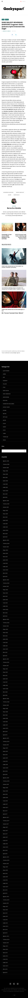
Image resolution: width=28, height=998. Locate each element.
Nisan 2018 (5, 791)
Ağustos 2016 (6, 857)
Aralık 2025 (5, 487)
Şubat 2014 (5, 956)
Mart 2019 (5, 754)
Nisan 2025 (5, 513)
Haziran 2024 (6, 546)
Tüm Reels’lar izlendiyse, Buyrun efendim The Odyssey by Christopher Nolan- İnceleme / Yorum (13, 288)
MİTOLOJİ (5, 417)
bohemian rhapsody (8, 192)
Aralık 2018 (5, 764)
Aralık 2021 (5, 645)
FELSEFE (5, 384)
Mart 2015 (5, 913)
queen (9, 194)
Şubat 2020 (5, 718)
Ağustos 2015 (6, 896)
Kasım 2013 (5, 965)
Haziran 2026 (6, 467)
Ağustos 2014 (6, 936)
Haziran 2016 (6, 863)
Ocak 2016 (5, 880)
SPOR (4, 430)
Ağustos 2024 (6, 540)
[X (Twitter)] (14, 984)
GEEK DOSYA (6, 390)
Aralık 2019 (5, 725)
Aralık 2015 (5, 883)
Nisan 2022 (5, 632)
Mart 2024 (5, 556)
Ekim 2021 (5, 652)
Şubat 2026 (5, 480)
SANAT (4, 426)
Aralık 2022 (5, 606)
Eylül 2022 (5, 616)
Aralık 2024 (5, 527)
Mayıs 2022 (5, 629)
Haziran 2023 (6, 586)
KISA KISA (5, 400)
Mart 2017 (5, 833)
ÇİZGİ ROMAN (6, 370)
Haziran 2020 (6, 705)
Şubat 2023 (5, 599)
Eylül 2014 (5, 932)
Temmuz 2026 (6, 464)
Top (14, 995)
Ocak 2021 (5, 682)
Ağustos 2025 (6, 500)
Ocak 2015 (5, 919)
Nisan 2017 (5, 830)
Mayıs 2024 (5, 550)
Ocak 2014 (5, 959)
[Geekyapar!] (14, 8)
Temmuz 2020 (6, 701)
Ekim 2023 (5, 573)
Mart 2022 (5, 635)
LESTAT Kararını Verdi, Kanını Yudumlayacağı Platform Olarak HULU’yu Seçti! (20, 236)
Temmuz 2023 (6, 583)
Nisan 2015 (5, 909)
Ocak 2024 (5, 563)
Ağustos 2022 (6, 619)
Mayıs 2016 (5, 866)
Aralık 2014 (5, 923)
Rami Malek (16, 194)
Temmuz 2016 (6, 860)
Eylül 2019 (5, 734)
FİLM (3, 19)
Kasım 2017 (5, 807)
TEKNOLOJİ (5, 436)
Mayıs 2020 (5, 708)
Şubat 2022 (5, 639)
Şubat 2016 (5, 876)
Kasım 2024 (5, 530)
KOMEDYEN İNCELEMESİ (8, 403)
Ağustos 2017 (6, 817)
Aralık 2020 (5, 685)
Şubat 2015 (5, 916)
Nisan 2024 (5, 553)
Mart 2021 (5, 675)
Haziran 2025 (6, 507)
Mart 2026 (5, 477)
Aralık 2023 (5, 566)
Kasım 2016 (5, 847)
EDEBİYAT (5, 380)
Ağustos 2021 (6, 659)
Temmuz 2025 (6, 503)
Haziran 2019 (6, 744)
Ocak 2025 (5, 523)
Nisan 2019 (5, 751)
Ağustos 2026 (6, 461)
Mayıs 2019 (5, 748)
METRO (6, 19)
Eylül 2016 (5, 853)
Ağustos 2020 (6, 698)
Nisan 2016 (5, 870)
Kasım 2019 (5, 728)
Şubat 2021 (5, 678)
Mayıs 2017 (5, 827)
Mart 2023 (5, 596)
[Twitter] (16, 34)
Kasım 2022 (5, 609)
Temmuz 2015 (6, 899)
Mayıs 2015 (5, 906)
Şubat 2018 (5, 797)
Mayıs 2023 (5, 589)
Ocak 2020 (5, 721)
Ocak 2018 (5, 800)
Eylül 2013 (5, 972)
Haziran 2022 (6, 626)
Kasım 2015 (5, 886)
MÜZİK (4, 420)
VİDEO (4, 440)
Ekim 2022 (5, 612)
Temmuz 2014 (6, 939)
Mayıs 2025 (5, 510)
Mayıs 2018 (5, 787)
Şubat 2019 (5, 758)
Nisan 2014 (5, 949)
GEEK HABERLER (6, 393)
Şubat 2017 (5, 837)
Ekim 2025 (5, 494)
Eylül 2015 (5, 893)
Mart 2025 (5, 517)
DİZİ (4, 377)
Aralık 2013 (5, 962)
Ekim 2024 (5, 533)
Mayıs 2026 (5, 470)
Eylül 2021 (5, 655)
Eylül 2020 (5, 695)
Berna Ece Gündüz (7, 31)
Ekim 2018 (5, 771)
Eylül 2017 (5, 814)
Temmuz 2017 (6, 820)
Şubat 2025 (5, 520)
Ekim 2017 (5, 810)
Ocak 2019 (5, 761)
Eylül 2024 (5, 536)
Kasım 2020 (5, 688)
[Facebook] (12, 34)
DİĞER (4, 374)
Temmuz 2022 (6, 622)
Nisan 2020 (5, 711)
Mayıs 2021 (5, 668)
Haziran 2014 (6, 942)
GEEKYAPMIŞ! (6, 397)
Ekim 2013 (5, 969)
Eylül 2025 (5, 497)
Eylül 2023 (5, 576)
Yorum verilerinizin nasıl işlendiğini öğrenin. (11, 352)
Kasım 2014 (5, 926)
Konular (4, 410)
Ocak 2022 (5, 642)
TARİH (4, 433)
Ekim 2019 (5, 731)
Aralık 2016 (5, 843)
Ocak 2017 (5, 840)
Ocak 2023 (5, 602)
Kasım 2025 (5, 490)
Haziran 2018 (6, 784)
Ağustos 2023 (6, 579)
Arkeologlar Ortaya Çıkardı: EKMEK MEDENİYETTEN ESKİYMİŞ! (6, 236)
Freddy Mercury (20, 192)
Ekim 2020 (5, 692)
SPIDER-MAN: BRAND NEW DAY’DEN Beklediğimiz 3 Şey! (13, 310)
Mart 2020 (5, 715)
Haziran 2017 (6, 824)
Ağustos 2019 (6, 738)
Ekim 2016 (5, 850)
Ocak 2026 (5, 484)
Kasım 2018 (5, 767)
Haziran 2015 (6, 903)
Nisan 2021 (5, 672)
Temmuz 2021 (6, 662)
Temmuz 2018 (6, 781)
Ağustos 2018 (6, 777)
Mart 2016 (5, 873)
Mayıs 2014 (5, 946)
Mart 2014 (5, 952)
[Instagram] (17, 984)
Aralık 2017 (5, 804)
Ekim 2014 (5, 929)
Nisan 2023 (5, 593)
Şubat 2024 (5, 560)
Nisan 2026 (5, 474)
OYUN (4, 423)
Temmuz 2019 (6, 741)
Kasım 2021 (5, 649)
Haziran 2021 (6, 665)
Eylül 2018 (5, 774)
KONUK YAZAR (6, 407)
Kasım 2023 (5, 569)
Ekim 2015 (5, 890)
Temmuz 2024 (6, 543)
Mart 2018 (5, 794)
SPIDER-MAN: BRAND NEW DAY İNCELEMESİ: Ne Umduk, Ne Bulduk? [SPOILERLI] (12, 266)
